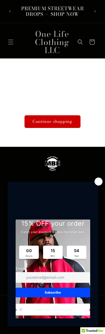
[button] (11, 42)
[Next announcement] (95, 11)
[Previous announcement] (10, 11)
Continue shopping (52, 121)
